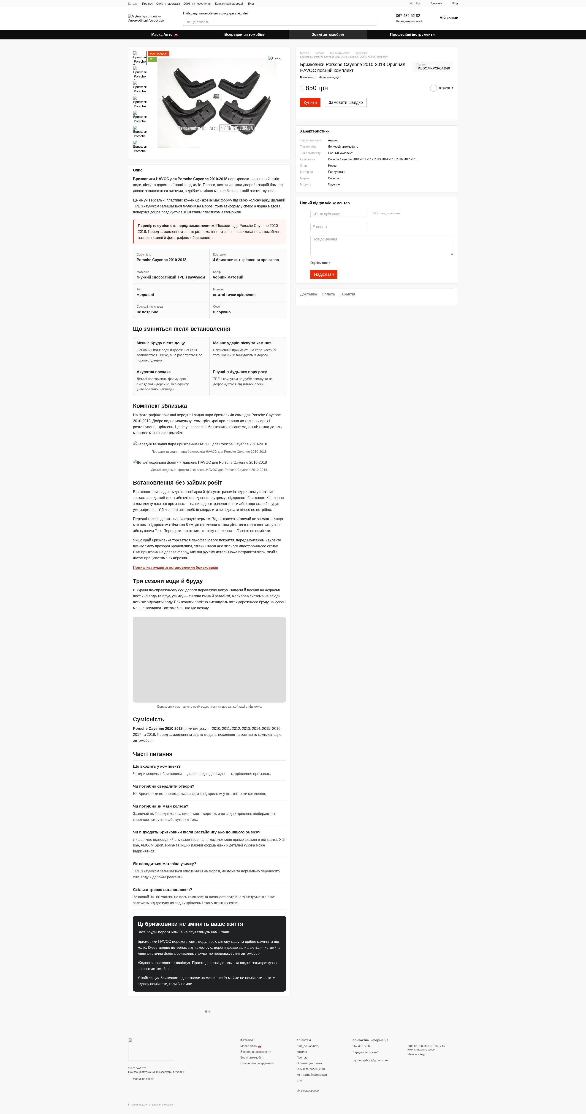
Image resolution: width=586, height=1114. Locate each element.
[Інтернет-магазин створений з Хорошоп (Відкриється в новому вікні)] (151, 1108)
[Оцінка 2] (345, 263)
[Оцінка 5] (367, 263)
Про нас (147, 3)
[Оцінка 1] (338, 263)
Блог (251, 3)
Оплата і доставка (168, 3)
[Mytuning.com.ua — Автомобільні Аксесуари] (151, 1049)
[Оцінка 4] (360, 263)
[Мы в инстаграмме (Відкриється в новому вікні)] (266, 3)
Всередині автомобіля (244, 34)
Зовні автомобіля (328, 34)
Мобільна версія (143, 1079)
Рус (418, 3)
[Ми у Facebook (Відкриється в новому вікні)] (260, 3)
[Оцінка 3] (352, 263)
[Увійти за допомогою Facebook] (405, 213)
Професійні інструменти (412, 34)
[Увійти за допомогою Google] (412, 213)
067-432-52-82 (408, 16)
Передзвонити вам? (409, 21)
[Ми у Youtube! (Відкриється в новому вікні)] (271, 3)
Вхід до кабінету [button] (307, 1046)
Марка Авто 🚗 (164, 34)
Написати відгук (329, 77)
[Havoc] (274, 58)
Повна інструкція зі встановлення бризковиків (175, 567)
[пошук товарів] (372, 21)
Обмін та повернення (198, 3)
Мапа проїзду (416, 1054)
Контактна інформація (229, 3)
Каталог (133, 3)
